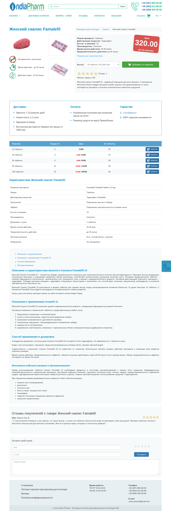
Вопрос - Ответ (64, 16)
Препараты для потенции (88, 29)
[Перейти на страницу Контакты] (135, 6)
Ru (157, 16)
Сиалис (105, 29)
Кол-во (80, 65)
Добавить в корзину (142, 64)
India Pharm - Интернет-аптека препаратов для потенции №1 (89, 508)
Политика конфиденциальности (37, 498)
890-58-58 (151, 3)
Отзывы (83, 16)
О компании (27, 485)
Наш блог (116, 16)
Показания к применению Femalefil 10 (34, 258)
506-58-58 (151, 9)
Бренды (25, 493)
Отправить (141, 454)
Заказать (154, 149)
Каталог (13, 16)
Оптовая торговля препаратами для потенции (44, 489)
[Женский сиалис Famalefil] (26, 44)
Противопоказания (25, 265)
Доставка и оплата (39, 16)
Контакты (99, 16)
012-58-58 (151, 6)
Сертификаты (130, 113)
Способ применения (26, 261)
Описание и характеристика (29, 254)
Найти (122, 6)
